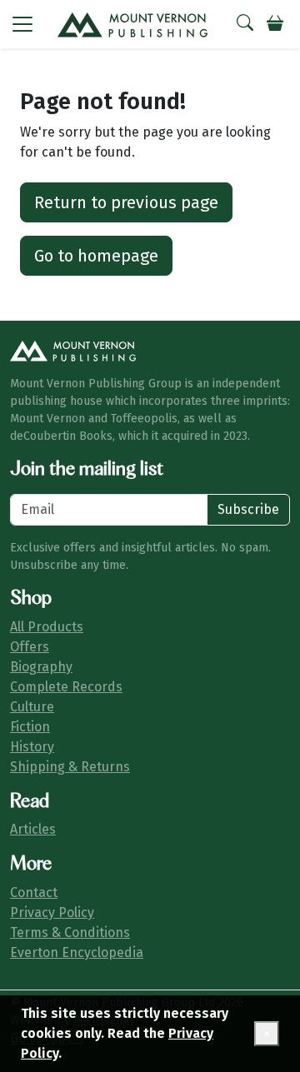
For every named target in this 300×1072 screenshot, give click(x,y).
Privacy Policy (52, 912)
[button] (22, 24)
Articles (33, 829)
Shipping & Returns (70, 767)
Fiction (30, 727)
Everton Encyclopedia (76, 952)
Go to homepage (96, 256)
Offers (29, 647)
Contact (34, 892)
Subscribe (248, 509)
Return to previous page (126, 202)
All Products (46, 627)
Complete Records (66, 687)
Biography (41, 667)
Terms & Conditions (70, 932)
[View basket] (275, 24)
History (32, 747)
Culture (32, 707)
